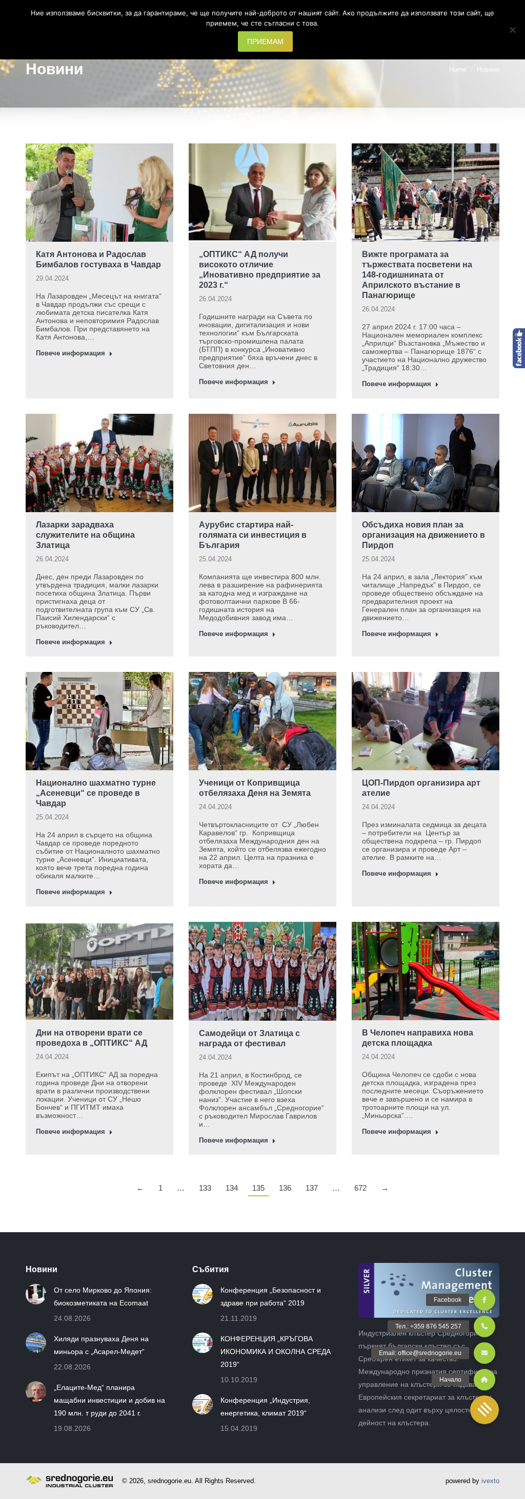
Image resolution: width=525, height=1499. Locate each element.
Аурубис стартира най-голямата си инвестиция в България (253, 535)
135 (258, 1188)
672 (360, 1188)
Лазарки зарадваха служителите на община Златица (85, 535)
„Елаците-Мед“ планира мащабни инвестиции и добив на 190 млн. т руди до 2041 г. (109, 1400)
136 (285, 1188)
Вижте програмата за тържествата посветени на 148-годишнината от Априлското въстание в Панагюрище (417, 275)
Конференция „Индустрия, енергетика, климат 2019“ (265, 1406)
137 (312, 1188)
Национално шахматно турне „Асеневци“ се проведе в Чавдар (96, 793)
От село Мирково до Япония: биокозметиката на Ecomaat (103, 1296)
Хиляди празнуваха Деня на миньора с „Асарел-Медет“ (101, 1345)
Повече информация (70, 353)
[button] (484, 1410)
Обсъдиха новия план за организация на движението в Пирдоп (423, 535)
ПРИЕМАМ (265, 41)
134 (232, 1188)
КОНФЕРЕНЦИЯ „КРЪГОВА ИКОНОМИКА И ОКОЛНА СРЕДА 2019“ (275, 1351)
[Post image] (36, 1294)
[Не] (512, 30)
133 (205, 1188)
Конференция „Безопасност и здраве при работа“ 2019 (270, 1296)
